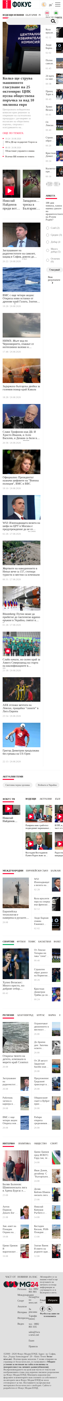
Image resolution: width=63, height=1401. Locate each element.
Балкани (56, 870)
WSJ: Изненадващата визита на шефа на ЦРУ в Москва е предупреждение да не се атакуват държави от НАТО (21, 526)
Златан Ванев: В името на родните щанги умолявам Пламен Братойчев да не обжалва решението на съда (42, 1248)
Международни (13, 870)
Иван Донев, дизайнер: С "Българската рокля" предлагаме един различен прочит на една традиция (42, 1173)
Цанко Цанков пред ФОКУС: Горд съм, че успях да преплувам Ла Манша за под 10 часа (41, 1155)
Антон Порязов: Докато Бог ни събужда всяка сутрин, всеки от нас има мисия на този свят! (10, 1209)
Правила (33, 1346)
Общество (40, 1143)
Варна (52, 1015)
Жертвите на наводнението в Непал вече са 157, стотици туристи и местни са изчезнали (21, 571)
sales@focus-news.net (34, 1333)
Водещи (31, 799)
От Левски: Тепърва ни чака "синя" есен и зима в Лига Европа (50, 124)
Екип (31, 1340)
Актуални (46, 799)
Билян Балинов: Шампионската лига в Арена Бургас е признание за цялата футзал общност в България (15, 1187)
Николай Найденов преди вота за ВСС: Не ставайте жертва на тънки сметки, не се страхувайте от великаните (11, 204)
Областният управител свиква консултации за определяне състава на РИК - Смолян (19, 151)
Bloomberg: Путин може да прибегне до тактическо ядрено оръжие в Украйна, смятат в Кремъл (21, 617)
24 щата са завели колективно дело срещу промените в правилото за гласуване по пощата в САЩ (51, 78)
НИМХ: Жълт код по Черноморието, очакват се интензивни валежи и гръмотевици (18, 344)
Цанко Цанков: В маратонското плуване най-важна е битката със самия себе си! (10, 1248)
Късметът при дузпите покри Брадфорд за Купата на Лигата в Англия (51, 170)
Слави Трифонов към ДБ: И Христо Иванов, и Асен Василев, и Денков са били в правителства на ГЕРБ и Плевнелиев (20, 435)
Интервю (9, 1143)
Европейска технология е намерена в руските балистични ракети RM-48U (14, 914)
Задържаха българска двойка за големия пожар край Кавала (21, 388)
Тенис (32, 941)
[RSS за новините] (49, 1309)
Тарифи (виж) (33, 1317)
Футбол (21, 941)
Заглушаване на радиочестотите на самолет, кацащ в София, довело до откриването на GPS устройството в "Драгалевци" (20, 254)
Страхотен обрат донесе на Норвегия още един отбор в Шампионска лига (51, 139)
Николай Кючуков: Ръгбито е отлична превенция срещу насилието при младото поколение (42, 1209)
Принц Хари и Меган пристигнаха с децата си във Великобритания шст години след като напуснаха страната (51, 93)
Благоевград (25, 1015)
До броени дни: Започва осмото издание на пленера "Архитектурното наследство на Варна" (42, 1045)
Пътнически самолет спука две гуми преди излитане (51, 62)
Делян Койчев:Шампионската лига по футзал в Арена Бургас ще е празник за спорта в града (42, 1192)
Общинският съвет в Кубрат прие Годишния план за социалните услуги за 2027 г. (42, 1100)
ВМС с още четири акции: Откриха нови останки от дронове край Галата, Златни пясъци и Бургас (20, 299)
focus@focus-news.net (34, 1300)
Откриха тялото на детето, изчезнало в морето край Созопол (15, 1059)
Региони (8, 1015)
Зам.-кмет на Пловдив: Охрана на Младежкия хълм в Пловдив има (10, 1229)
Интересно (23, 1318)
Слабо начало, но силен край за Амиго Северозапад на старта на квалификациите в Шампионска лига (21, 663)
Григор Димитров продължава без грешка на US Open (21, 752)
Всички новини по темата (19, 156)
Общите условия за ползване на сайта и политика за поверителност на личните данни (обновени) (29, 1364)
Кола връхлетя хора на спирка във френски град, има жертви (51, 31)
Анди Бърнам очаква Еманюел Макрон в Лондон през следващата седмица (51, 47)
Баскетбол (44, 941)
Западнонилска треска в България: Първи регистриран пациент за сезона (31, 204)
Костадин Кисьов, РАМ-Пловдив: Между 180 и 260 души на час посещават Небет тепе (41, 1229)
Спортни (8, 941)
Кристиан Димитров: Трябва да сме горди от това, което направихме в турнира (51, 155)
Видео (21, 1324)
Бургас (41, 1015)
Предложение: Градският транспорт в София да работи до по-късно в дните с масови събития (41, 1081)
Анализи (22, 1306)
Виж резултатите (54, 278)
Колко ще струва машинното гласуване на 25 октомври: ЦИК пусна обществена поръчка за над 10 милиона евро (18, 91)
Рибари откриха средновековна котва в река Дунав (42, 1120)
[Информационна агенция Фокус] (42, 1309)
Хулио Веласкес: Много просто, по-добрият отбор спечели (51, 108)
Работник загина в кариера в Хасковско (8, 1100)
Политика (24, 1143)
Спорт (54, 1143)
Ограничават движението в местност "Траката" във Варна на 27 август (41, 1026)
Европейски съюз (37, 870)
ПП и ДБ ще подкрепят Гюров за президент (21, 142)
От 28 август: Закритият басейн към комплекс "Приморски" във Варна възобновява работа (41, 1063)
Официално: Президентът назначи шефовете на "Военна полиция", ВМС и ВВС (21, 480)
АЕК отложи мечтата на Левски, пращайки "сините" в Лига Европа (20, 708)
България (22, 1283)
